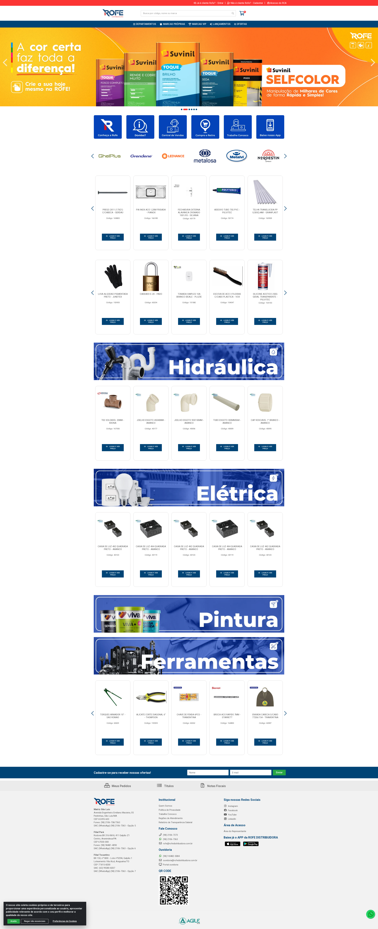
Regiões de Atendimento (171, 818)
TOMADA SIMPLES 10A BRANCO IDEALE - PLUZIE (189, 295)
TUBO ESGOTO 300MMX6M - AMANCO (227, 421)
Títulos (168, 786)
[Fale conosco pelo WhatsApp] (370, 914)
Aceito (13, 921)
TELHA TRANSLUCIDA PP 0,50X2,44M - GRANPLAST (265, 211)
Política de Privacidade (169, 810)
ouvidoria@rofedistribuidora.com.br (179, 860)
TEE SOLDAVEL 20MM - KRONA (112, 421)
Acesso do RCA (278, 3)
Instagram (232, 806)
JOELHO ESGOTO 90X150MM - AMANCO (189, 421)
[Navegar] (5, 62)
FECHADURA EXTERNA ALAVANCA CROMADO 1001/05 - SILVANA (189, 212)
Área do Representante (235, 831)
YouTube (232, 814)
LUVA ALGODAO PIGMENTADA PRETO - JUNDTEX (113, 295)
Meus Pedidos (121, 786)
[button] (181, 109)
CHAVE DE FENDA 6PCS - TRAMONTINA (189, 716)
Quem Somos (165, 805)
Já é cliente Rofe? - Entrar (210, 3)
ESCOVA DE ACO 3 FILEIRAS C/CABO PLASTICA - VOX (227, 295)
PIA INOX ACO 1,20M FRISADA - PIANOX (151, 211)
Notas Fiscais (216, 786)
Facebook (232, 810)
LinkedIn (231, 819)
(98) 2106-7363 (170, 839)
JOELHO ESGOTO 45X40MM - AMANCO (151, 421)
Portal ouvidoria (170, 864)
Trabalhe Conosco (168, 814)
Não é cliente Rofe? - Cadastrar (247, 3)
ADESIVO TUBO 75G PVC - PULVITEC (227, 211)
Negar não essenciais (34, 921)
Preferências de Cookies (65, 921)
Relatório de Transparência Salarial (175, 822)
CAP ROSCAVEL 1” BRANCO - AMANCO (265, 421)
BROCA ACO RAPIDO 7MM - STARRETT (227, 716)
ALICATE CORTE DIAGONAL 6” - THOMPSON (151, 716)
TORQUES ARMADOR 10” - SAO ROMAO (113, 716)
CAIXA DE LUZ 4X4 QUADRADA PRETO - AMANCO (151, 548)
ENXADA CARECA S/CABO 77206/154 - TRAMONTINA (265, 716)
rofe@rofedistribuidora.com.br (177, 843)
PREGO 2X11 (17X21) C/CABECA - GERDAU (112, 211)
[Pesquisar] (233, 13)
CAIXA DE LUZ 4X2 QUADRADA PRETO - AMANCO (113, 548)
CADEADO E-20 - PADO (151, 294)
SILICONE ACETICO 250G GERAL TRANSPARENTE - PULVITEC (265, 297)
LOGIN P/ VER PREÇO (114, 237)
